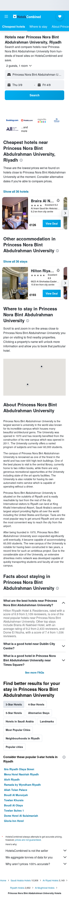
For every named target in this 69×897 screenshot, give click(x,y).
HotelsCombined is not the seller (27, 850)
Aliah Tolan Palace (15, 790)
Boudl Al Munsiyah (16, 795)
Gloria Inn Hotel (14, 821)
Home (3, 880)
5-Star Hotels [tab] (14, 713)
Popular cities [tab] (14, 747)
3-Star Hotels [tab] (14, 704)
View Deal (52, 223)
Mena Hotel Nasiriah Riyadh (21, 774)
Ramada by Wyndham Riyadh (22, 784)
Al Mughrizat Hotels (44, 887)
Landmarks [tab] (47, 721)
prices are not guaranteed (28, 839)
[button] (6, 16)
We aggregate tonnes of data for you (29, 857)
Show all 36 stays (15, 261)
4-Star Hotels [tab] (36, 704)
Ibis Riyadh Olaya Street (19, 769)
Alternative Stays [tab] (38, 713)
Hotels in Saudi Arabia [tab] (20, 721)
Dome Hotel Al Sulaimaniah (21, 815)
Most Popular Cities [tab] (18, 730)
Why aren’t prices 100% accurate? (28, 864)
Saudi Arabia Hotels (21, 880)
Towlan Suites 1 (14, 810)
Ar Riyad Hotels (50, 880)
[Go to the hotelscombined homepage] (27, 16)
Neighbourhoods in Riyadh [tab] (23, 738)
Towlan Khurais (14, 800)
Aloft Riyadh (12, 779)
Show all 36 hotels (16, 191)
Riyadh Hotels (17, 887)
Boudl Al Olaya (13, 805)
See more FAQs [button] (34, 672)
